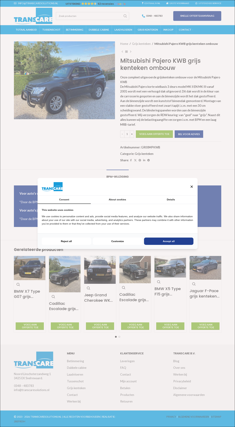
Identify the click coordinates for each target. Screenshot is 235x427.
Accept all (169, 241)
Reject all (66, 241)
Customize (117, 241)
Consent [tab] (64, 199)
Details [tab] (171, 199)
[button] (191, 186)
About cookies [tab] (117, 199)
